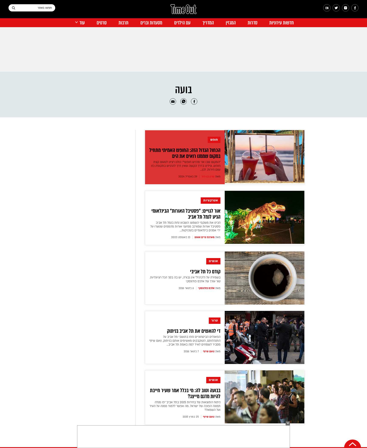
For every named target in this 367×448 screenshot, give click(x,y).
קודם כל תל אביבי (205, 271)
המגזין (231, 22)
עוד (82, 22)
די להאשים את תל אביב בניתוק (193, 331)
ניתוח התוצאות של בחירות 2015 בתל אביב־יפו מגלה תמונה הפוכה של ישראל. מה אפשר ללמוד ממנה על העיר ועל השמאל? (185, 406)
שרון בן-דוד (208, 176)
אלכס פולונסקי (206, 288)
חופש (214, 140)
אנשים (213, 261)
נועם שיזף (209, 351)
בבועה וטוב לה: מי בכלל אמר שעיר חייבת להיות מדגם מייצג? (185, 393)
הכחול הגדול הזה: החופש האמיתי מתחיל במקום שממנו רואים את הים (184, 153)
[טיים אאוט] (183, 11)
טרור (214, 321)
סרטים (102, 22)
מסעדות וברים (151, 22)
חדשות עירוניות (281, 22)
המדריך (208, 22)
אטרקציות (210, 200)
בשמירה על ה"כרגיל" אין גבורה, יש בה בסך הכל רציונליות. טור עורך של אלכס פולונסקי (185, 279)
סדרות (252, 22)
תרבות (123, 22)
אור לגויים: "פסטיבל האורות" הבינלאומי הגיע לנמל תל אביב (185, 214)
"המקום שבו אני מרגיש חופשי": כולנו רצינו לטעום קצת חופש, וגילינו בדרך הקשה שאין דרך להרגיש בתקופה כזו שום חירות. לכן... (185, 166)
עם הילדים (182, 22)
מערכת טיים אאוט (205, 237)
